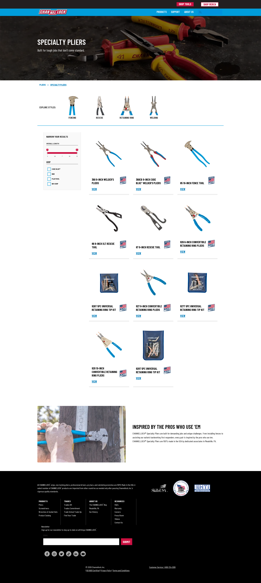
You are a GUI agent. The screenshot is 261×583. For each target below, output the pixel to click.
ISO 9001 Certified (93, 570)
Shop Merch (209, 4)
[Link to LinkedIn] (75, 553)
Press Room (119, 515)
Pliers (42, 84)
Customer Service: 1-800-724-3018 (162, 567)
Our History (93, 512)
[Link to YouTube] (83, 553)
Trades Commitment (72, 508)
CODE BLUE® (56, 169)
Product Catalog (45, 515)
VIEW (94, 189)
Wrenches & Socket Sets (48, 512)
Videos (117, 519)
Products (162, 11)
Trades (67, 501)
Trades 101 (68, 505)
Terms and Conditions (121, 570)
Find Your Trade (70, 515)
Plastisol (55, 179)
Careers (118, 512)
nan (53, 174)
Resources (119, 501)
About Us (189, 11)
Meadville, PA (94, 508)
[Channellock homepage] (96, 12)
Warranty (118, 508)
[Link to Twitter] (61, 553)
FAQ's (117, 505)
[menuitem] (161, 12)
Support (175, 11)
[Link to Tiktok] (68, 553)
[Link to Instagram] (54, 553)
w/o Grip (55, 184)
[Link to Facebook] (47, 553)
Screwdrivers (44, 508)
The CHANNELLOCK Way (98, 505)
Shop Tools (185, 4)
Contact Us (119, 522)
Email (45, 535)
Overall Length (52, 143)
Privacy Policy (106, 570)
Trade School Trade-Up (73, 512)
